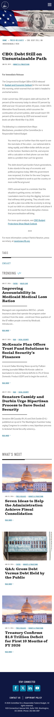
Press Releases (21, 496)
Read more (5, 436)
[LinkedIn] (30, 688)
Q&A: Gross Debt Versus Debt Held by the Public (24, 573)
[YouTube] (37, 688)
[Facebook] (16, 688)
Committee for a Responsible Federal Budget (5, 5)
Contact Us (15, 697)
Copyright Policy (33, 697)
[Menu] (49, 4)
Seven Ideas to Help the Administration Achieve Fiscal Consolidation (24, 507)
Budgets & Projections (36, 496)
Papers (18, 564)
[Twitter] (23, 688)
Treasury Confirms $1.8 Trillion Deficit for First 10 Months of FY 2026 (26, 639)
